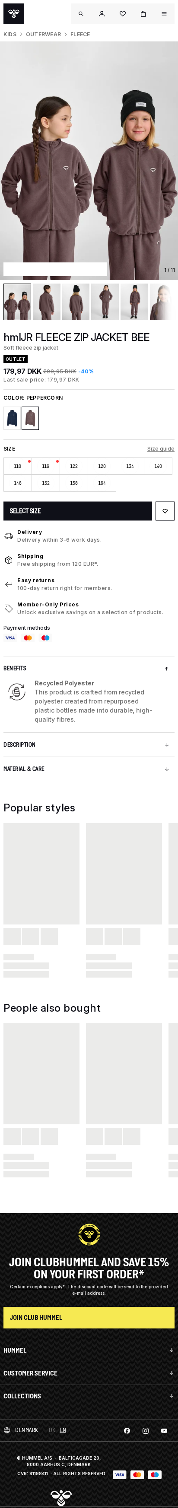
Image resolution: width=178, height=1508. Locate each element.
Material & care (23, 769)
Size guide (161, 448)
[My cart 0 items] (143, 13)
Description (19, 744)
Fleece (80, 34)
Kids (9, 34)
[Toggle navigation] (81, 13)
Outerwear (43, 34)
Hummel (14, 1350)
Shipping (30, 556)
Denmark (26, 1430)
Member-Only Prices (48, 604)
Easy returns (35, 580)
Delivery (29, 532)
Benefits (14, 668)
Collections (22, 1396)
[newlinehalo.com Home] (13, 13)
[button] (102, 13)
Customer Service (30, 1373)
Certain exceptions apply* (38, 1286)
